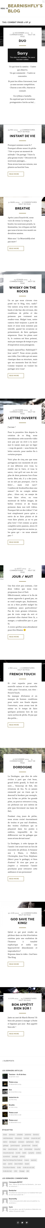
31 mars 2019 (13, 202)
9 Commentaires (21, 760)
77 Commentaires (21, 411)
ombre (38, 1153)
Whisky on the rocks (22, 289)
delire (5, 1142)
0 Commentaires (21, 34)
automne (28, 1134)
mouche (37, 1149)
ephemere (29, 1142)
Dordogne (22, 767)
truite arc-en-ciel (28, 1167)
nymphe (31, 1153)
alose (5, 1134)
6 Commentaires (29, 202)
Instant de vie (22, 136)
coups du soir (35, 1138)
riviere (26, 1160)
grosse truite (26, 1145)
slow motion (19, 1164)
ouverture (6, 1156)
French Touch (23, 674)
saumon (33, 1160)
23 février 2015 (21, 280)
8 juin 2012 (13, 998)
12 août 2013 (20, 569)
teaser (27, 1164)
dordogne (12, 1142)
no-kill (18, 1153)
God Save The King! (22, 921)
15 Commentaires (29, 998)
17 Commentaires (20, 569)
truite (19, 1167)
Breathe (22, 208)
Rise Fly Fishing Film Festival (12, 1160)
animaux (12, 1134)
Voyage (21, 1171)
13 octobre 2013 (20, 410)
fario (37, 1142)
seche (10, 1164)
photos (22, 1156)
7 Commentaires (27, 668)
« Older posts (8, 1061)
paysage (15, 1156)
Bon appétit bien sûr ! (22, 1006)
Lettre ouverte (22, 418)
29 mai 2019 (13, 130)
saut (4, 1164)
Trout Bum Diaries (9, 1167)
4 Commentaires (27, 130)
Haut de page (24, 132)
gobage (5, 1145)
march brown (12, 1149)
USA (15, 1171)
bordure (36, 1134)
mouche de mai (8, 1153)
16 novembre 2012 (21, 759)
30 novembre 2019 (21, 33)
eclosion (21, 1142)
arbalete (20, 1134)
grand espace (15, 1145)
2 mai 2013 (12, 668)
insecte (35, 1145)
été (28, 1171)
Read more (14, 174)
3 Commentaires (20, 280)
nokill (24, 1153)
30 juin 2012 (13, 913)
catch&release (8, 1138)
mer (20, 1149)
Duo (22, 41)
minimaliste (28, 1149)
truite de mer (7, 1171)
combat (26, 1138)
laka (4, 1149)
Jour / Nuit (22, 576)
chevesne (18, 1138)
